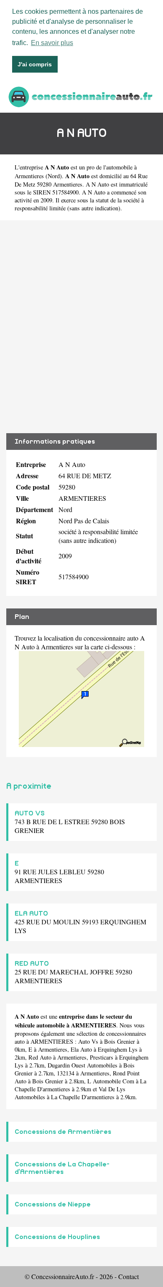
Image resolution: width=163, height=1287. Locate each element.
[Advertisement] (81, 326)
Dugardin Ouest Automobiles (82, 1065)
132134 (65, 1073)
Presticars (101, 1057)
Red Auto (39, 1057)
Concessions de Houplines (57, 1237)
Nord (54, 176)
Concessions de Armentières (63, 1131)
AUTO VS (30, 813)
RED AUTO (32, 963)
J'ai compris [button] (35, 64)
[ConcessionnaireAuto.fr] (81, 95)
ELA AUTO (31, 913)
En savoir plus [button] (52, 42)
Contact (128, 1276)
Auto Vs (88, 1041)
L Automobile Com (110, 1081)
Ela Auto (81, 1049)
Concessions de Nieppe (53, 1204)
